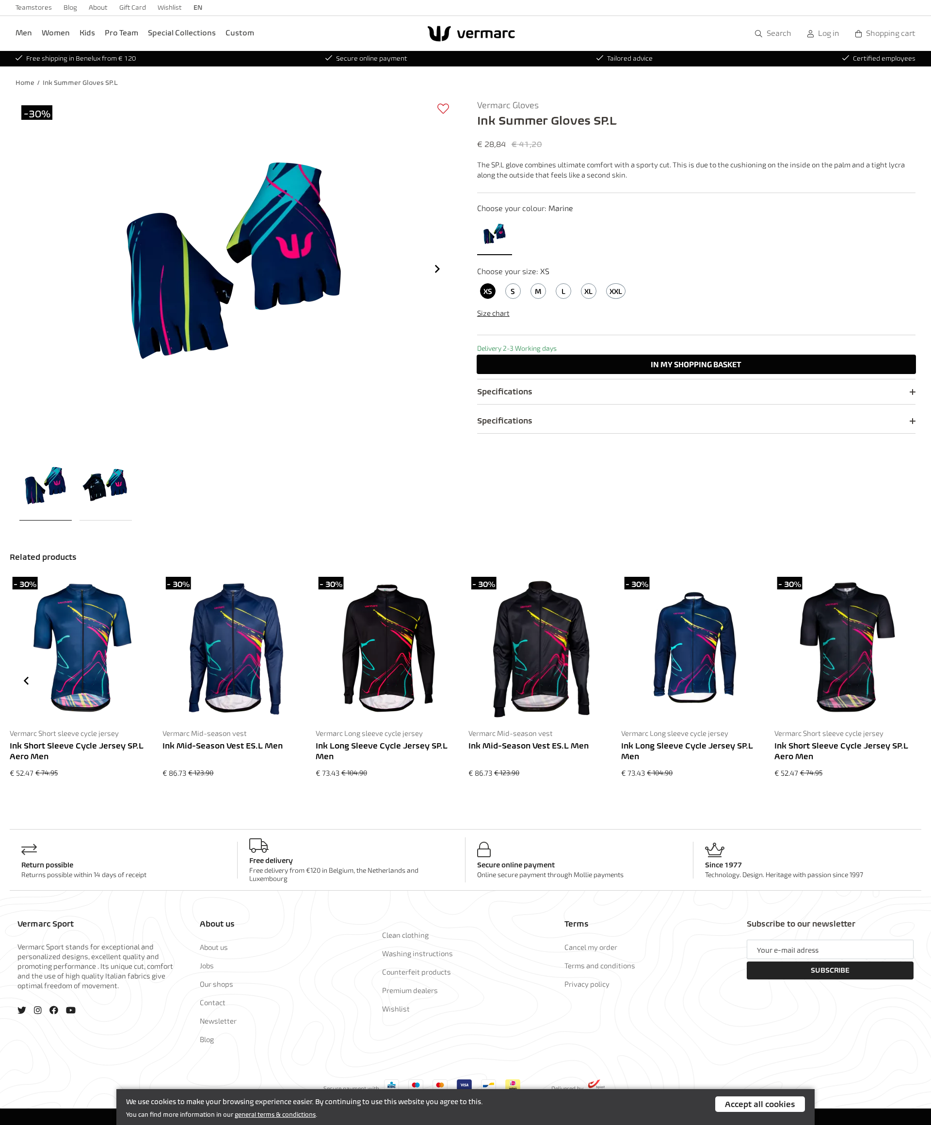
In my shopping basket (696, 364)
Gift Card (132, 7)
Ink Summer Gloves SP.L (80, 83)
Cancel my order (590, 947)
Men (24, 32)
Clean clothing (405, 934)
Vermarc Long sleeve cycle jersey (369, 733)
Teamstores (34, 7)
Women (56, 32)
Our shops (216, 983)
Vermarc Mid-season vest (204, 733)
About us (214, 947)
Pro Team (121, 32)
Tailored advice (630, 58)
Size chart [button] (493, 313)
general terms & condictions (275, 1114)
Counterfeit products (416, 971)
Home (25, 83)
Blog (70, 7)
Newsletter (218, 1020)
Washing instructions (417, 953)
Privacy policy (587, 983)
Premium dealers (410, 990)
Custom (239, 32)
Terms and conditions (599, 965)
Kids (87, 32)
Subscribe (830, 970)
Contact (212, 1002)
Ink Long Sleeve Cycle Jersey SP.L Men (382, 751)
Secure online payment (371, 58)
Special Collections (182, 32)
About (98, 7)
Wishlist (170, 7)
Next (437, 269)
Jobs (207, 965)
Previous (26, 680)
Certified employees (884, 58)
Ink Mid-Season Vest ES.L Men (222, 745)
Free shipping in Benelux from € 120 (81, 58)
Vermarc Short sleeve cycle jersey (64, 733)
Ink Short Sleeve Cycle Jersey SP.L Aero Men (77, 751)
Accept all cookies (760, 1104)
